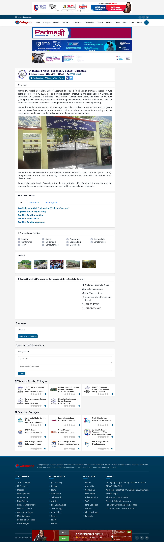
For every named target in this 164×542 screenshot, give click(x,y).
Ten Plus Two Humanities (30, 215)
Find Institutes (91, 512)
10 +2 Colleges (24, 482)
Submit (21, 374)
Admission (77, 23)
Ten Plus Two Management (31, 222)
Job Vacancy (56, 482)
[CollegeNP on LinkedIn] (147, 17)
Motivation (56, 512)
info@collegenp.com (25, 17)
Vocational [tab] (35, 202)
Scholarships (89, 23)
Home (38, 23)
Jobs (124, 23)
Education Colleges (26, 519)
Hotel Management (26, 504)
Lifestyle (89, 516)
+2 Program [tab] (52, 202)
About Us (89, 486)
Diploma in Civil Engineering (32, 212)
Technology (56, 508)
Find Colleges (91, 504)
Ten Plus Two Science (28, 218)
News (117, 23)
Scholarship (56, 497)
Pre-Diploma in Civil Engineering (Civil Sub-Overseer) (43, 208)
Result (139, 23)
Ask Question (37, 78)
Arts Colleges (23, 523)
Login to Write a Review (28, 336)
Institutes (66, 23)
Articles (109, 23)
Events (100, 23)
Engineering (23, 497)
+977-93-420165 (75, 74)
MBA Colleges (23, 516)
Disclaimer (90, 493)
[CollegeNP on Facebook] (140, 17)
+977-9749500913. (93, 308)
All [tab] (22, 202)
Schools (56, 23)
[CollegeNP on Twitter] (143, 17)
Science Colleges (25, 508)
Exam (132, 23)
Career (54, 516)
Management (23, 493)
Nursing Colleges (25, 512)
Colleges (46, 23)
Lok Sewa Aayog (58, 504)
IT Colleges (22, 486)
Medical (20, 489)
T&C (87, 501)
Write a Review (58, 78)
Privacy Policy (91, 497)
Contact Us (90, 489)
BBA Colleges (23, 501)
